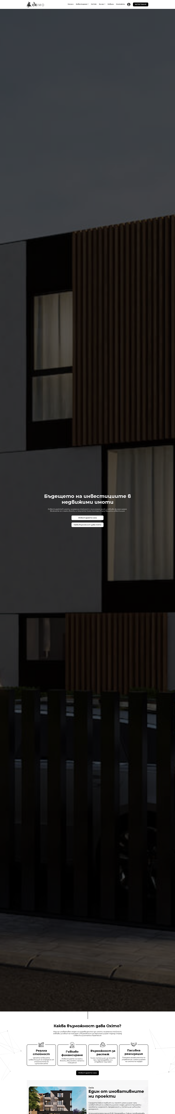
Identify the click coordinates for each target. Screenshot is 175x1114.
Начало (71, 4)
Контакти (120, 4)
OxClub (94, 4)
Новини (111, 4)
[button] (82, 4)
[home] (35, 4)
